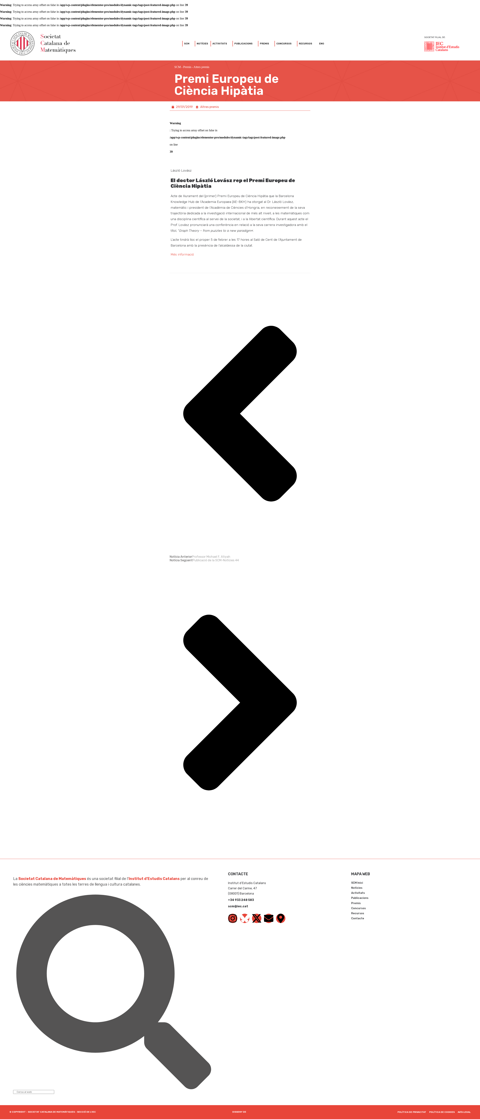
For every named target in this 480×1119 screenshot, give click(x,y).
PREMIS (264, 43)
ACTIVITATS (219, 43)
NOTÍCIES (202, 43)
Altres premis (201, 67)
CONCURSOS (284, 43)
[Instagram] (232, 918)
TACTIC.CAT (254, 1112)
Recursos (305, 43)
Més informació (182, 254)
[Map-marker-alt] (280, 918)
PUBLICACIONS (243, 43)
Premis (187, 67)
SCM (186, 43)
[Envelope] (268, 918)
